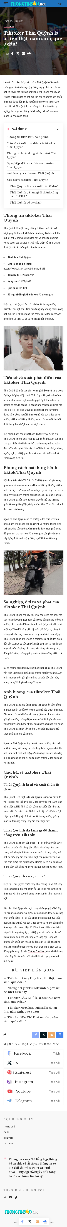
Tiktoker (19, 21)
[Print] (28, 53)
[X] (33, 1063)
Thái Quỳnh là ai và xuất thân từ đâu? (34, 186)
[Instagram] (33, 1082)
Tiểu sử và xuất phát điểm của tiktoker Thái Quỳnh (31, 145)
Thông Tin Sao (36, 951)
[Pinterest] (33, 1072)
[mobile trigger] (7, 3)
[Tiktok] (16, 1197)
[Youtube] (33, 1091)
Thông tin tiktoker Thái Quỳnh (28, 137)
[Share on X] (17, 53)
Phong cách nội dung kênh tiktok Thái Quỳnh (32, 155)
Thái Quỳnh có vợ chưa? (26, 202)
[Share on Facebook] (12, 53)
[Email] (23, 53)
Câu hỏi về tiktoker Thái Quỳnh (27, 179)
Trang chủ (8, 21)
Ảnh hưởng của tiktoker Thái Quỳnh (30, 173)
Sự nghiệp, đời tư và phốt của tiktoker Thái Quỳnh (30, 165)
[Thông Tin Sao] (29, 3)
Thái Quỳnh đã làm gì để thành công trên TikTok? (34, 194)
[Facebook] (33, 1053)
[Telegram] (33, 1101)
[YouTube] (10, 1197)
